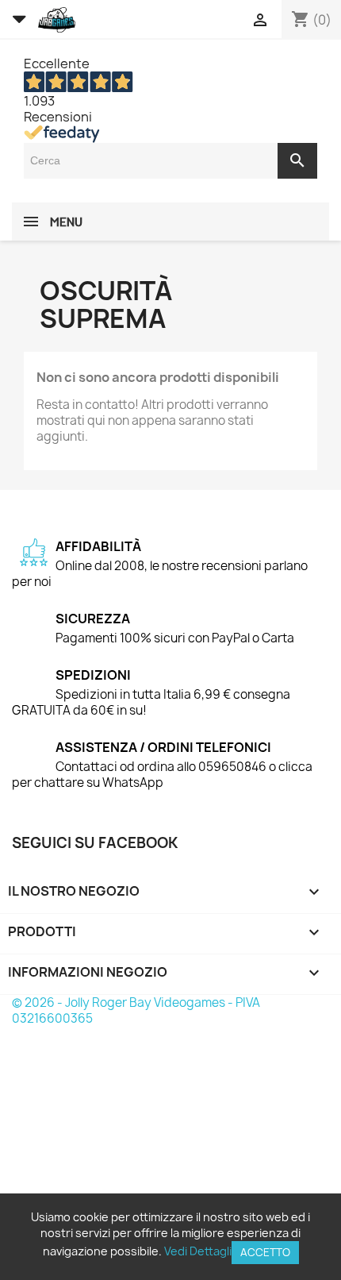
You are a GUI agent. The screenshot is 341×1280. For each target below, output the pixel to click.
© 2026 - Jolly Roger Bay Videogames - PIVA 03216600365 (136, 1010)
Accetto (265, 1252)
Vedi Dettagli (198, 1251)
